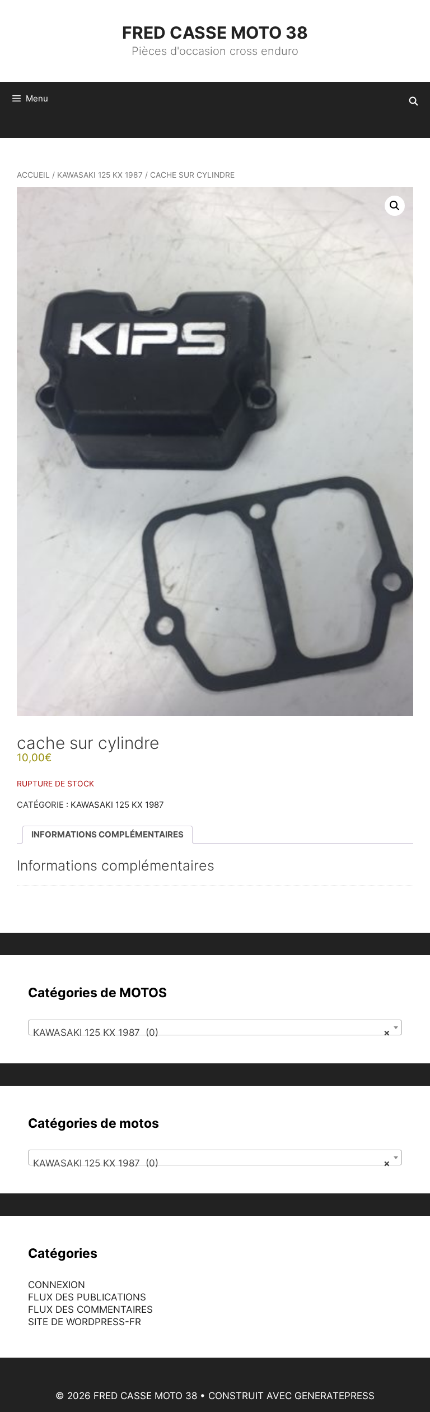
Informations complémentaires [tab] (107, 834)
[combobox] (215, 1027)
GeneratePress (335, 1395)
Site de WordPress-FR (84, 1321)
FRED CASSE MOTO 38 (215, 32)
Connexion (56, 1284)
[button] (395, 206)
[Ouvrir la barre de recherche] (413, 101)
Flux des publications (87, 1297)
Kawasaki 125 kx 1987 (100, 174)
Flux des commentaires (90, 1309)
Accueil (33, 174)
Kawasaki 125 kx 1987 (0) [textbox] (211, 1032)
